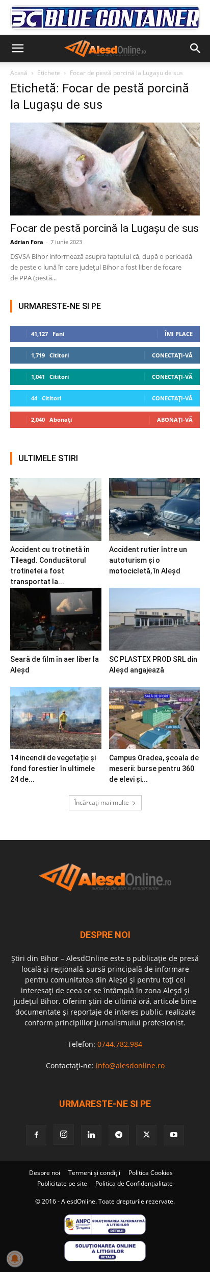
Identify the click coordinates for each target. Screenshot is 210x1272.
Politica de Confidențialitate (134, 1183)
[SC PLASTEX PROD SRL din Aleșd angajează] (154, 619)
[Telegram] (119, 1135)
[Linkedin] (91, 1135)
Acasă (19, 72)
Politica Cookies (150, 1172)
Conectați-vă (172, 355)
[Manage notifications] (15, 1259)
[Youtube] (174, 1135)
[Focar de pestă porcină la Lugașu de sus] (105, 169)
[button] (17, 48)
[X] (146, 1135)
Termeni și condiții (94, 1172)
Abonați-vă (175, 419)
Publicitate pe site (62, 1183)
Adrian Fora (26, 242)
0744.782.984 (119, 1044)
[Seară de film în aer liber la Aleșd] (55, 619)
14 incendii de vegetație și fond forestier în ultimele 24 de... (53, 768)
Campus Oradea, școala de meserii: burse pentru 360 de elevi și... (154, 768)
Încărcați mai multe (101, 802)
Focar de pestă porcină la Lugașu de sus (104, 228)
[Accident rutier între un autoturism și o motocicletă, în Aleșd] (154, 509)
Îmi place (179, 334)
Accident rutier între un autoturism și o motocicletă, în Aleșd (148, 560)
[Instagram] (64, 1134)
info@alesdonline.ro (130, 1065)
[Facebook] (36, 1135)
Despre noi (44, 1172)
